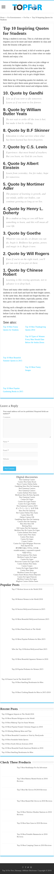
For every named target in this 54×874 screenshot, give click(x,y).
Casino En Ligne (27, 499)
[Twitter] (28, 867)
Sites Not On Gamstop (27, 511)
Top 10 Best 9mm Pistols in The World (26, 629)
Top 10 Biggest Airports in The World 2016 (18, 714)
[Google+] (23, 867)
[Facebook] (25, 867)
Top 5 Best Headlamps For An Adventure (32, 767)
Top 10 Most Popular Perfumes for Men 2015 (28, 639)
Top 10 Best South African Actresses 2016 (17, 744)
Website (6, 459)
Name (6, 442)
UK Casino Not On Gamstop (27, 528)
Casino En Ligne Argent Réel (27, 568)
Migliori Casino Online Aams (27, 581)
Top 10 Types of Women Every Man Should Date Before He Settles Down (35, 339)
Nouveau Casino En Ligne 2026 (27, 561)
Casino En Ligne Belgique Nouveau (27, 543)
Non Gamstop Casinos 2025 (27, 506)
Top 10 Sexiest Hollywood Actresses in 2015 (28, 609)
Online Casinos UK (27, 517)
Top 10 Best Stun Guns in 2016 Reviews (32, 823)
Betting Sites (27, 526)
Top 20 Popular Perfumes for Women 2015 (27, 669)
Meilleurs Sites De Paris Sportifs (27, 495)
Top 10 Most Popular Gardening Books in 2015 (13, 389)
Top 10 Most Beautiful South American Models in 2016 (22, 748)
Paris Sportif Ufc (27, 546)
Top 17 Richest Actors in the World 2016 (27, 589)
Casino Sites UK (27, 515)
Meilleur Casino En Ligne (27, 557)
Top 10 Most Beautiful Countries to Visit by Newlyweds (23, 735)
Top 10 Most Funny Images (33, 368)
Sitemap (18, 870)
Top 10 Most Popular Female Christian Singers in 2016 (22, 727)
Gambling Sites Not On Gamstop (27, 486)
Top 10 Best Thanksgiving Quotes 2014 (35, 328)
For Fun (26, 17)
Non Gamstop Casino (27, 480)
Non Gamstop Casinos (27, 488)
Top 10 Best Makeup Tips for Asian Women (18, 723)
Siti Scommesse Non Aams (27, 555)
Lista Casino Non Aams (27, 535)
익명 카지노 (27, 553)
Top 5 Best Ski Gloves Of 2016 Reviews (32, 790)
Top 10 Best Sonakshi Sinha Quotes (15, 740)
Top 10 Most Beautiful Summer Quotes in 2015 (12, 359)
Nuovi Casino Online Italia (27, 484)
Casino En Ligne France (27, 501)
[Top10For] (27, 6)
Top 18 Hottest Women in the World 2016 (27, 599)
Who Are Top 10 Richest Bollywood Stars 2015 (29, 649)
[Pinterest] (31, 867)
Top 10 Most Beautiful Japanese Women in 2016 (30, 659)
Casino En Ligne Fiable (27, 504)
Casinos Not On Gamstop (27, 521)
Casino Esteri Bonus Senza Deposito (27, 575)
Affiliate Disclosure (29, 870)
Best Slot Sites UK (27, 524)
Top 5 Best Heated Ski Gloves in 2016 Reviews (34, 801)
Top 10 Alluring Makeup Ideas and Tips (16, 731)
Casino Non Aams (27, 537)
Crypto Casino (27, 541)
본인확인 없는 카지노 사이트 (27, 548)
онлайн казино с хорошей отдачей (27, 550)
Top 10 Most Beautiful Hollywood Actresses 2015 (30, 619)
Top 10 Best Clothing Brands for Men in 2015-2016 (31, 692)
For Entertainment (14, 17)
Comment (6, 417)
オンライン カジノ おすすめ (27, 508)
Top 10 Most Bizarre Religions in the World (18, 718)
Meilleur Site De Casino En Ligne (27, 530)
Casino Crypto (27, 566)
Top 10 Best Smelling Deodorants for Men (27, 682)
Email (6, 450)
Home (2, 17)
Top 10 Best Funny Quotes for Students (11, 328)
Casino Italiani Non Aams (27, 493)
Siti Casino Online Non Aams (27, 513)
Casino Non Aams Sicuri (27, 482)
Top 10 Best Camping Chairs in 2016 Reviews (34, 845)
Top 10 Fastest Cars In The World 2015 (16, 679)
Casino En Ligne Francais (27, 577)
